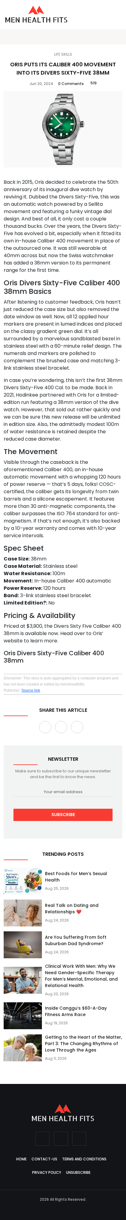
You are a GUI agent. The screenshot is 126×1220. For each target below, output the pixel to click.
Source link (30, 690)
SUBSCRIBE (63, 814)
